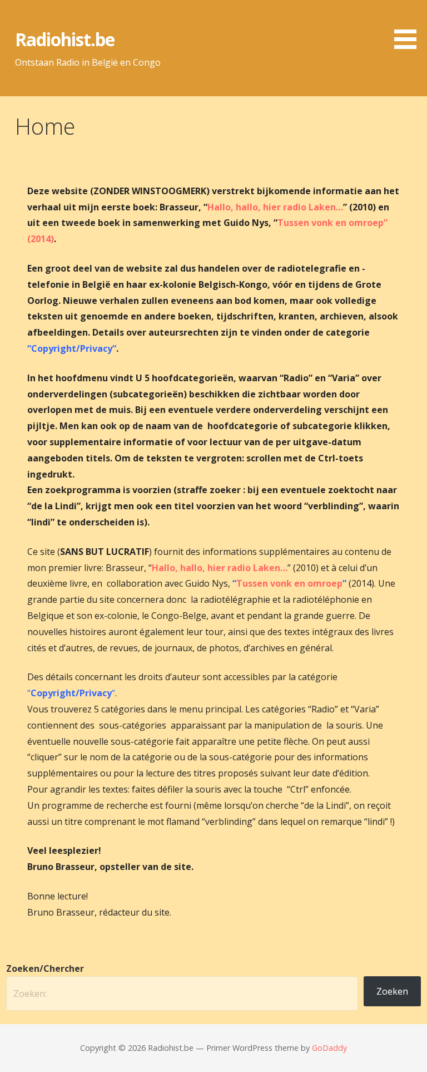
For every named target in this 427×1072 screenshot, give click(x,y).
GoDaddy (329, 1048)
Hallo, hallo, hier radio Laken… (275, 207)
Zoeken (392, 991)
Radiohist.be (65, 39)
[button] (409, 26)
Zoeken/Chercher (45, 968)
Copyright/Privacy (71, 348)
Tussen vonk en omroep (289, 583)
